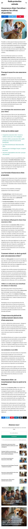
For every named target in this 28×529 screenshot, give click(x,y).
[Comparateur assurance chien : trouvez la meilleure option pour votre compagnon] (23, 446)
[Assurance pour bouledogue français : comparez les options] (23, 467)
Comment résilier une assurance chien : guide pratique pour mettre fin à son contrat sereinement (13, 140)
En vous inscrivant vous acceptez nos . (14, 439)
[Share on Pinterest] (20, 16)
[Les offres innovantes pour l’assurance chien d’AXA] (23, 460)
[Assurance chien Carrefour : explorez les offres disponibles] (14, 29)
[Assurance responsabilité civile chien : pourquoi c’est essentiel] (23, 474)
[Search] (26, 2)
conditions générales (22, 439)
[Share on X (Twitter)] (12, 16)
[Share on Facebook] (5, 16)
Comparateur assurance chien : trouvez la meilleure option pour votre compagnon (9, 445)
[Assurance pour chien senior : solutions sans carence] (23, 481)
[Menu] (2, 2)
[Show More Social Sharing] (25, 16)
